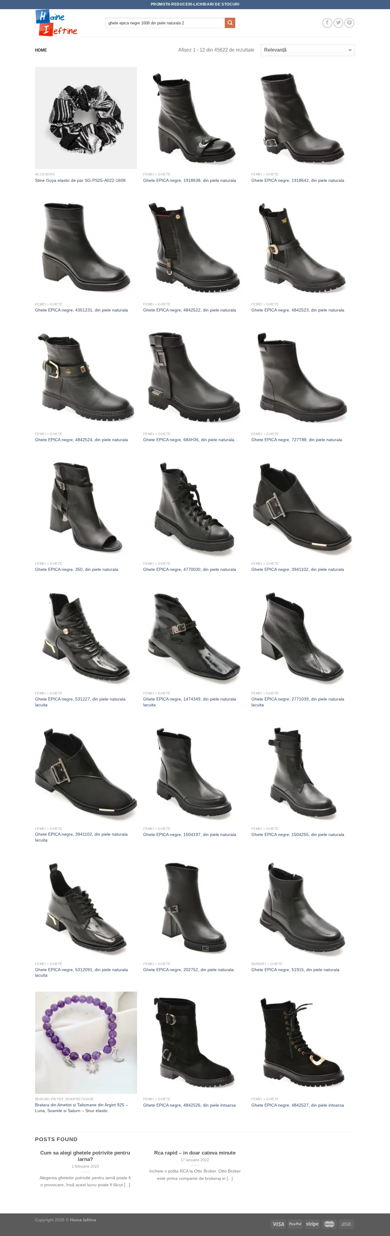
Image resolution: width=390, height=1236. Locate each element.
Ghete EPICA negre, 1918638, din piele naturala (189, 180)
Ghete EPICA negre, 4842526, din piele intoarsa (189, 1105)
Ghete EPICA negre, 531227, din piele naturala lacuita (80, 702)
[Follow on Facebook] (327, 23)
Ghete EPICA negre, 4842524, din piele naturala (81, 439)
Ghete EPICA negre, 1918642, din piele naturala (297, 180)
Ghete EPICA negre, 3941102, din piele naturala (297, 569)
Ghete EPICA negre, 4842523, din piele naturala (297, 310)
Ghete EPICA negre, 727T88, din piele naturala (296, 439)
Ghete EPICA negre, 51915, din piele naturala (295, 969)
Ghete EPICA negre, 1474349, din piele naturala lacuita (189, 702)
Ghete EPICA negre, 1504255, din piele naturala (297, 834)
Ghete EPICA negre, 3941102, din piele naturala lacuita (81, 837)
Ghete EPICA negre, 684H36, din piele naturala (188, 439)
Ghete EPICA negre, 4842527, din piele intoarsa (297, 1105)
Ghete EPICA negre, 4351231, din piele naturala (81, 310)
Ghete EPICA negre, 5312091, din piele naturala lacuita (81, 972)
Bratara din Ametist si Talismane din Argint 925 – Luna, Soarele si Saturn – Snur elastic (81, 1107)
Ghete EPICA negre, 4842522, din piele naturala (189, 310)
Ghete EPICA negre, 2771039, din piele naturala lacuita (297, 702)
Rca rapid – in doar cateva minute (195, 1153)
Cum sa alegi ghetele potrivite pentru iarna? (85, 1156)
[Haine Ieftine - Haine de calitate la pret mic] (65, 23)
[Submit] (230, 23)
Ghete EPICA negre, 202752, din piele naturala (188, 969)
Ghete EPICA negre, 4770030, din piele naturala (189, 569)
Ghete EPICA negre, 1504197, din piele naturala (189, 834)
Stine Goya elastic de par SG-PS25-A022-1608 (80, 180)
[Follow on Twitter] (338, 23)
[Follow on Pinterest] (349, 23)
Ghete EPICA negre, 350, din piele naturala (76, 569)
